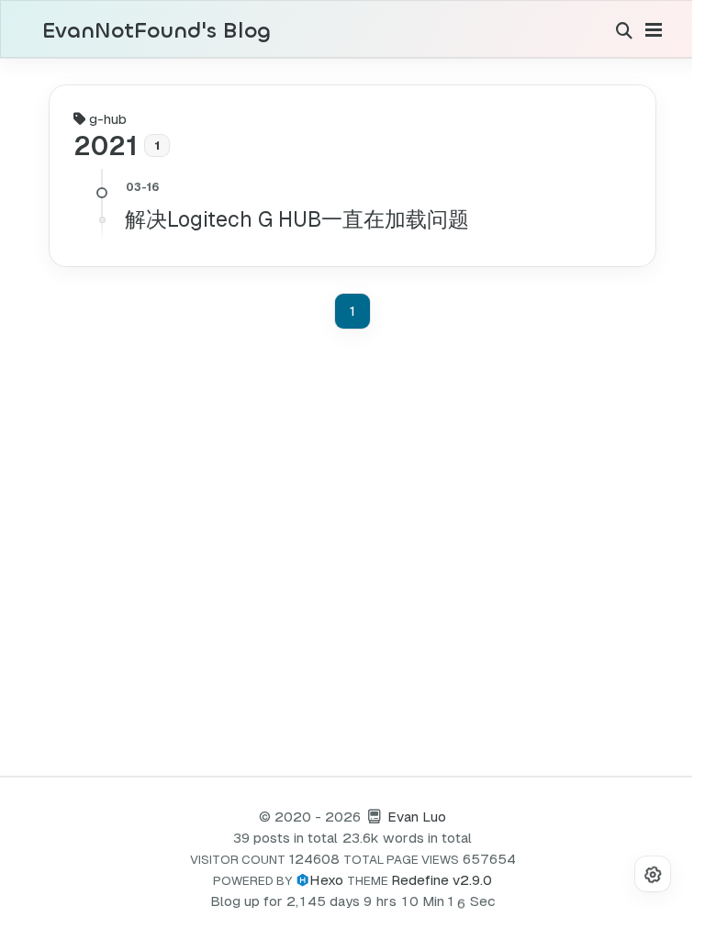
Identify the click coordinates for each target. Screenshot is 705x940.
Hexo (326, 880)
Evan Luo (416, 816)
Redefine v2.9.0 (441, 880)
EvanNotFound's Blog (156, 31)
